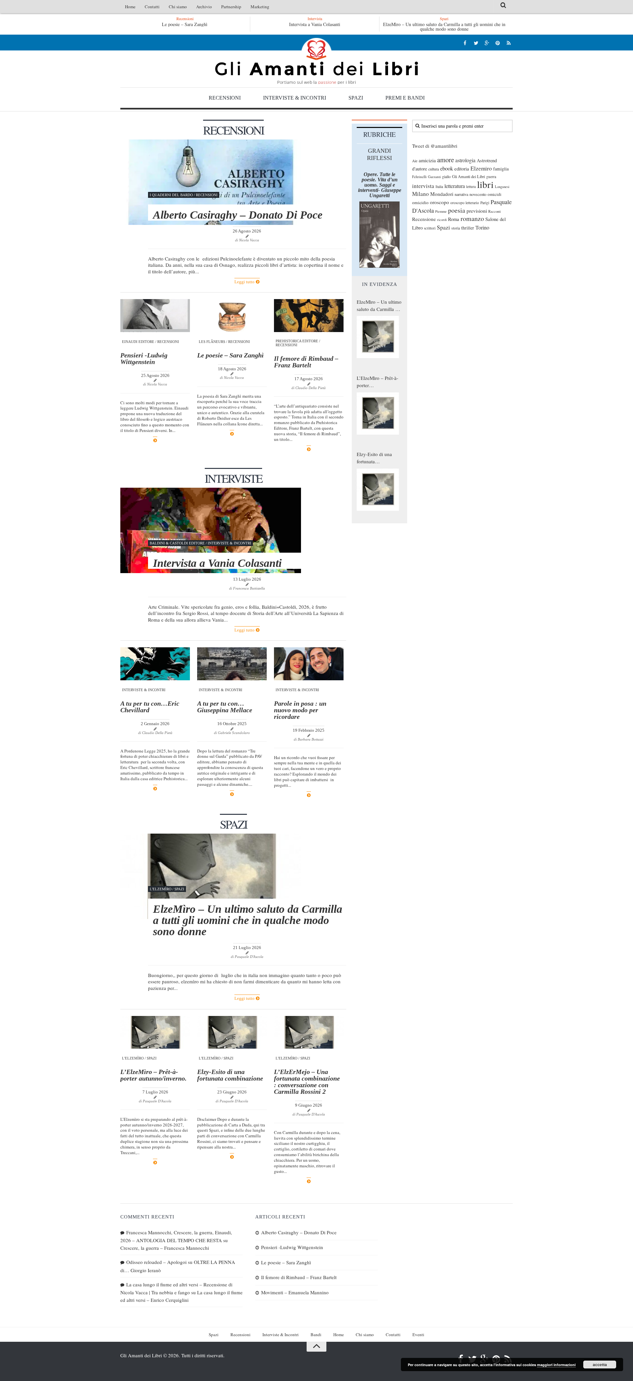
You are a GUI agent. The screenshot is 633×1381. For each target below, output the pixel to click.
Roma (453, 219)
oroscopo (439, 202)
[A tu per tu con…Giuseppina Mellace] (232, 663)
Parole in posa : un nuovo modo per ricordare (300, 710)
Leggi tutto (245, 281)
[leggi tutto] (155, 440)
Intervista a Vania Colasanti (314, 24)
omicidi (494, 194)
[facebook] (465, 43)
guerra (491, 176)
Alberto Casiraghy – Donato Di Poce (184, 24)
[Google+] (487, 43)
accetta (600, 1364)
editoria (461, 168)
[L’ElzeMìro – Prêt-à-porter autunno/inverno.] (155, 1032)
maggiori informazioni (556, 1364)
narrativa (461, 194)
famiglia (501, 169)
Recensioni (225, 98)
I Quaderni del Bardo (171, 195)
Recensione (424, 219)
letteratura (454, 186)
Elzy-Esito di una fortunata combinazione (231, 1075)
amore (445, 159)
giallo (446, 176)
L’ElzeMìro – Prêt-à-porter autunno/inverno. (153, 1075)
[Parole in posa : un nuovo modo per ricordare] (309, 663)
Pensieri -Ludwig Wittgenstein (143, 358)
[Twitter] (476, 43)
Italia (439, 186)
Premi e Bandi (405, 98)
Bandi (316, 1334)
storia (455, 228)
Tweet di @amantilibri (434, 145)
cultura (433, 168)
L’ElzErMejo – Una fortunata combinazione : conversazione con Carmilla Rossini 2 (307, 1081)
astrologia (465, 160)
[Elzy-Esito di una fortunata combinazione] (232, 1032)
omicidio (420, 202)
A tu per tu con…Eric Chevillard (149, 707)
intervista (423, 186)
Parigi (484, 202)
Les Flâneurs (212, 342)
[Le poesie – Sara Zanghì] (232, 315)
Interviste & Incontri (294, 98)
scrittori (430, 228)
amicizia (427, 160)
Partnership (231, 7)
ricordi (442, 219)
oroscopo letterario (464, 202)
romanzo (472, 218)
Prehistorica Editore (297, 341)
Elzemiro (481, 168)
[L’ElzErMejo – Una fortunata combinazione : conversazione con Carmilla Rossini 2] (309, 1032)
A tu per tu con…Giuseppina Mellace (224, 707)
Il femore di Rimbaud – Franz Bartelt (306, 362)
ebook (446, 168)
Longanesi (502, 186)
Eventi (418, 1334)
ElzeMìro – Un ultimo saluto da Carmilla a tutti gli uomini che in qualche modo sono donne (444, 26)
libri (485, 184)
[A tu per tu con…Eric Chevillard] (155, 663)
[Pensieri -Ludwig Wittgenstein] (155, 315)
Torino (482, 227)
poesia (456, 210)
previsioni (477, 210)
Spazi (355, 98)
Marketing (260, 7)
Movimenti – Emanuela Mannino (295, 1292)
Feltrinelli (419, 176)
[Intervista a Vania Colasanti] (210, 530)
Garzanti (434, 176)
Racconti (494, 211)
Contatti (152, 7)
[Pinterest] (498, 43)
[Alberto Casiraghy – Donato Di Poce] (210, 182)
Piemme (441, 211)
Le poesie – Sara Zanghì (230, 355)
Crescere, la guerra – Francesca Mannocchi (164, 1247)
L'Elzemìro (160, 889)
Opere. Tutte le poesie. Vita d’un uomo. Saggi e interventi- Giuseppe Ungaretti (379, 184)
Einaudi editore (138, 342)
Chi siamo (178, 7)
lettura (471, 186)
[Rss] (508, 43)
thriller (467, 228)
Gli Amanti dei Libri (316, 61)
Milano (420, 194)
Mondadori (441, 194)
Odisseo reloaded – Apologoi (156, 1262)
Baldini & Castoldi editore (177, 543)
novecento (477, 194)
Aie (414, 160)
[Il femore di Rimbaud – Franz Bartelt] (309, 315)
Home (130, 7)
